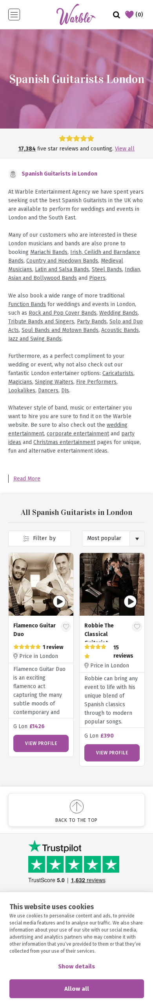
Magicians (20, 382)
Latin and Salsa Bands (62, 269)
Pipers (97, 278)
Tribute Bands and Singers (41, 321)
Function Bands (27, 304)
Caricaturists (117, 373)
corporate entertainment (78, 433)
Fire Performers (96, 382)
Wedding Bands (118, 313)
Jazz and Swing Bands (35, 338)
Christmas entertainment (64, 442)
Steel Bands (107, 269)
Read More (26, 478)
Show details (76, 966)
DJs (65, 390)
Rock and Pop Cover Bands (63, 313)
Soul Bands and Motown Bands (60, 330)
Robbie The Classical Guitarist (99, 634)
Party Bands (92, 321)
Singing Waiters (54, 382)
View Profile (41, 743)
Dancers (48, 390)
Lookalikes (21, 390)
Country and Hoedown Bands (62, 260)
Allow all (76, 988)
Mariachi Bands (48, 252)
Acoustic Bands (120, 330)
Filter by (43, 538)
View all (125, 148)
